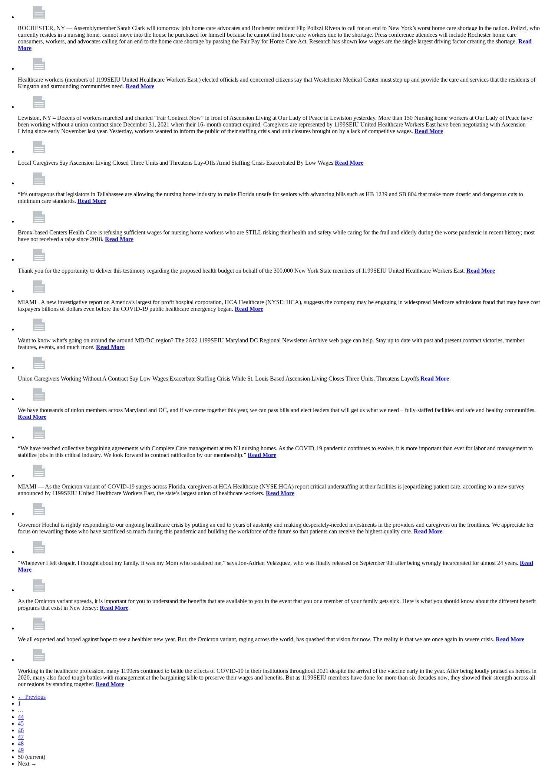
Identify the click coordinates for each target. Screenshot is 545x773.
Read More (140, 86)
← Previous (32, 697)
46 (21, 730)
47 (21, 737)
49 (21, 750)
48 (21, 743)
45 (21, 723)
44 (21, 717)
